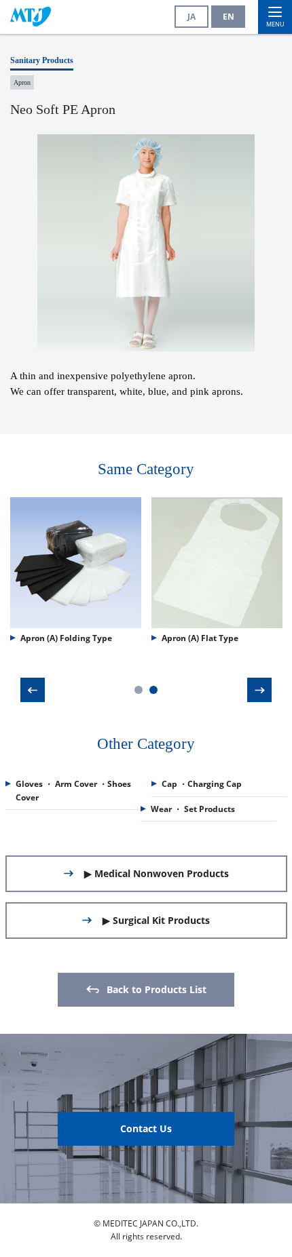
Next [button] (259, 690)
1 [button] (138, 690)
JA (191, 16)
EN (228, 16)
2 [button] (153, 690)
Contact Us (146, 1128)
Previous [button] (32, 690)
